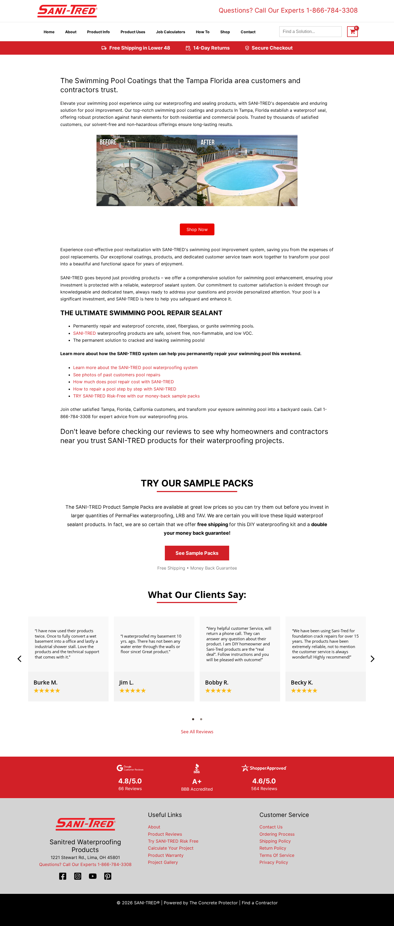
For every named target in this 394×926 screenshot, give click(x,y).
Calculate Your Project (171, 848)
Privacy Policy (273, 862)
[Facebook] (62, 876)
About (154, 827)
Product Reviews (165, 834)
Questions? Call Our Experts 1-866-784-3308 (288, 10)
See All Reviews (197, 731)
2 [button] (201, 719)
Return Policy (272, 848)
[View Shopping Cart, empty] (352, 31)
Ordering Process (277, 834)
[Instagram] (77, 876)
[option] (68, 658)
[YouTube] (92, 876)
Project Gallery (163, 862)
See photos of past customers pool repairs (116, 374)
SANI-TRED (84, 333)
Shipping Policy (275, 841)
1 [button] (193, 719)
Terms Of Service (276, 855)
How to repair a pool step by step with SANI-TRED (124, 389)
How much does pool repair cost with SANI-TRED (123, 381)
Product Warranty (166, 855)
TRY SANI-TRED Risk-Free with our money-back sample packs (136, 396)
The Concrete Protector (213, 902)
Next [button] (373, 659)
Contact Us (271, 827)
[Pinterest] (107, 876)
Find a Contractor (260, 902)
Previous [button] (21, 659)
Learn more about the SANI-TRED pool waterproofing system (135, 367)
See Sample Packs (197, 553)
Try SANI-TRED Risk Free (173, 841)
